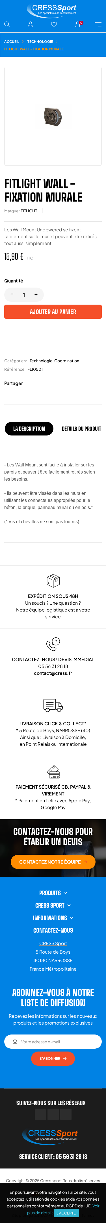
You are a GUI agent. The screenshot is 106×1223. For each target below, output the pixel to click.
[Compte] (30, 24)
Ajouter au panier (53, 311)
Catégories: (15, 360)
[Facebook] (40, 1114)
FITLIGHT (29, 210)
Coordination (66, 360)
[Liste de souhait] (54, 24)
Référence (14, 369)
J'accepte (66, 1213)
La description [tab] (29, 429)
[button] (53, 862)
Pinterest (46, 383)
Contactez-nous (53, 930)
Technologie (41, 360)
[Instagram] (66, 1114)
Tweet (38, 383)
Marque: (12, 210)
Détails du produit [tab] (81, 429)
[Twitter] (53, 1114)
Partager (29, 383)
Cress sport (51, 1180)
